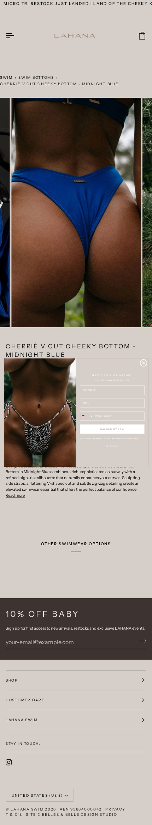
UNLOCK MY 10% (112, 429)
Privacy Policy (132, 438)
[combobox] (87, 416)
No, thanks (112, 446)
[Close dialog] (143, 363)
